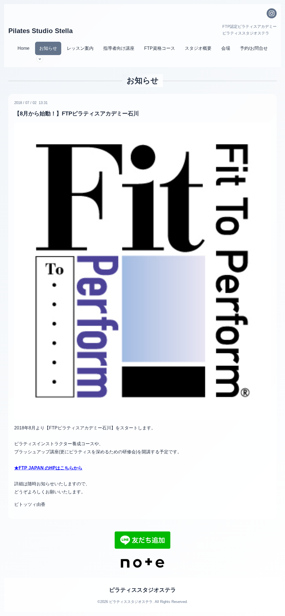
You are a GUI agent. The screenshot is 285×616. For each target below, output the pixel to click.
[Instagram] (272, 13)
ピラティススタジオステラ (142, 590)
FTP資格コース (159, 48)
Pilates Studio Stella (40, 30)
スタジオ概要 (198, 48)
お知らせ (48, 48)
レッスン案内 (80, 48)
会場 (225, 48)
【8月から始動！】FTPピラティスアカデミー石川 (76, 113)
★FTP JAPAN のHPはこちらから (48, 468)
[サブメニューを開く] (39, 59)
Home (24, 48)
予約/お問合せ (254, 48)
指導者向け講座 (118, 48)
